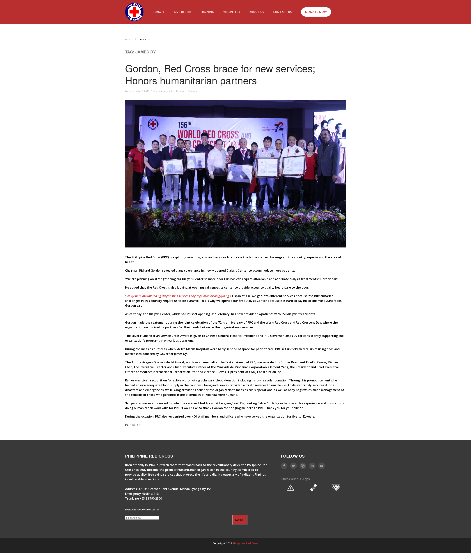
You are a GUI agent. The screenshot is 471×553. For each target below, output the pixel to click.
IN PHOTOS (133, 425)
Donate (159, 12)
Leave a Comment (188, 91)
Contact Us (282, 12)
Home (128, 39)
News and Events (169, 91)
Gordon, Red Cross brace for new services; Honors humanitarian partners (220, 74)
